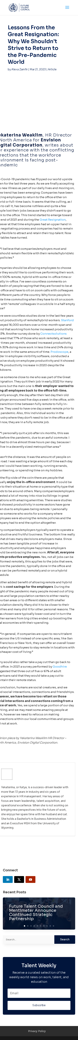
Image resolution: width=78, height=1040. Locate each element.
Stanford (67, 320)
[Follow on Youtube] (30, 879)
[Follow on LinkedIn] (8, 879)
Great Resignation (53, 219)
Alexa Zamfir (19, 69)
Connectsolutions (53, 333)
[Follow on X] (19, 879)
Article (52, 69)
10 (53, 926)
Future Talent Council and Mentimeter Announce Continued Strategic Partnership (36, 912)
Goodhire (60, 666)
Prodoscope (59, 352)
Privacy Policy (37, 1031)
